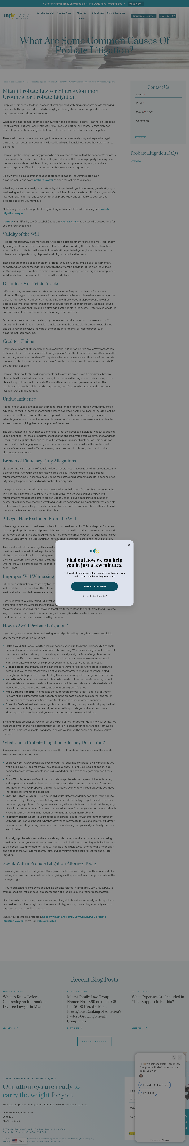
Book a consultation (94, 586)
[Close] (129, 545)
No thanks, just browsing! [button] (94, 596)
